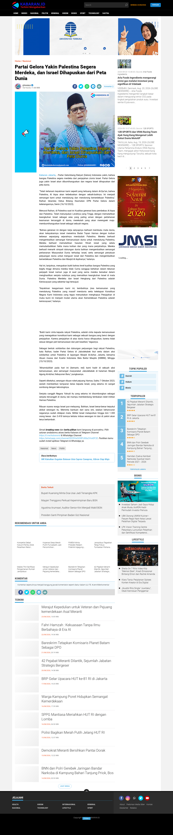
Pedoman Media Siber (136, 804)
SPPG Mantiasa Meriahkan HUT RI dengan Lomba (73, 717)
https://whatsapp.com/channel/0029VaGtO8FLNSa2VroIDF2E (68, 438)
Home (16, 13)
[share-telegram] (93, 86)
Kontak (150, 804)
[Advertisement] (77, 318)
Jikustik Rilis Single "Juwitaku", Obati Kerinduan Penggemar (136, 589)
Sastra (105, 13)
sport (82, 13)
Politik (45, 13)
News (53, 448)
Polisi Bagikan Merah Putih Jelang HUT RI (73, 732)
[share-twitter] (81, 86)
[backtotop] (86, 791)
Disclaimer (124, 808)
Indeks (24, 13)
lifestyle (66, 808)
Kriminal (55, 13)
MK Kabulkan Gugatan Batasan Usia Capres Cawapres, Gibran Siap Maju (75, 459)
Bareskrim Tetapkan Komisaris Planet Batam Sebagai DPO (75, 645)
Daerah (129, 376)
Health (15, 804)
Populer (155, 5)
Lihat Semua (65, 786)
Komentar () (109, 86)
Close (86, 818)
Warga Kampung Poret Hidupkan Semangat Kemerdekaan (74, 699)
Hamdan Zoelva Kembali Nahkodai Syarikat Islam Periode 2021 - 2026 (139, 459)
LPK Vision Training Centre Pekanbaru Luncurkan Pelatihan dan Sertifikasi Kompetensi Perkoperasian (137, 530)
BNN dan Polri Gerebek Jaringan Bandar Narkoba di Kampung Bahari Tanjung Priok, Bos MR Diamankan (77, 772)
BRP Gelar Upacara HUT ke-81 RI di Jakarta (74, 679)
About (122, 804)
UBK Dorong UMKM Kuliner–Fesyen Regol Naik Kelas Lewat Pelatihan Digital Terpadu (136, 519)
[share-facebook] (74, 86)
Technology (94, 13)
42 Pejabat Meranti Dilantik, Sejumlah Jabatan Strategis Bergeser (76, 663)
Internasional (68, 804)
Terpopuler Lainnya (138, 469)
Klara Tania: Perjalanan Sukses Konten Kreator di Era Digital (136, 581)
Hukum (65, 13)
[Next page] (149, 168)
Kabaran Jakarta (47, 175)
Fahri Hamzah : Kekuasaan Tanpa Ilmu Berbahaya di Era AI (70, 627)
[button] (83, 53)
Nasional (34, 13)
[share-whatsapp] (87, 86)
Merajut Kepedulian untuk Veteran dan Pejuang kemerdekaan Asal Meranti (76, 609)
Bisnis (74, 13)
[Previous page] (126, 168)
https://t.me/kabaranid (50, 435)
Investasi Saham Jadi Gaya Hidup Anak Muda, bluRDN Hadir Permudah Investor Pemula (138, 507)
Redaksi (133, 808)
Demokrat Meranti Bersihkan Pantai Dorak (73, 750)
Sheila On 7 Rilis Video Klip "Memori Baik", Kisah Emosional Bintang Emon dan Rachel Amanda (138, 571)
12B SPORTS (148, 128)
